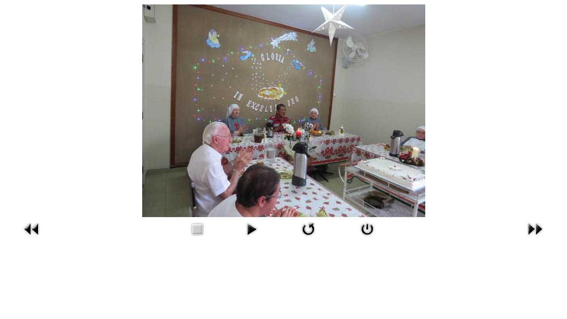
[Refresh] (308, 237)
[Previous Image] (32, 237)
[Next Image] (535, 237)
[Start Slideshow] (251, 237)
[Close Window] (367, 237)
